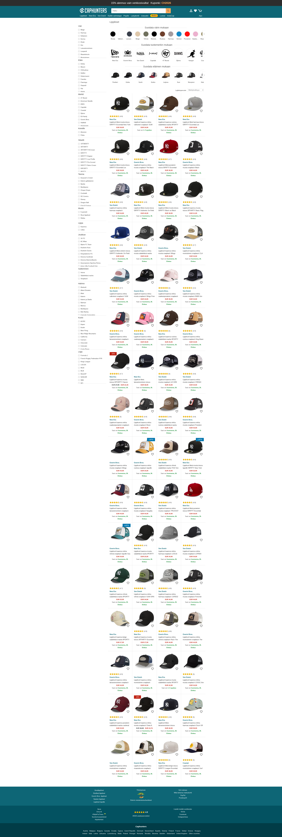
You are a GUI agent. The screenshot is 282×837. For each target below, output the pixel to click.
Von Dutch (102, 16)
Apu (200, 16)
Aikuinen (83, 132)
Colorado (83, 346)
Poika (82, 135)
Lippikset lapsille (99, 802)
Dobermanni (84, 76)
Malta (120, 833)
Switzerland (171, 833)
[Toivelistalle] (128, 110)
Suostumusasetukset (99, 817)
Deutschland (149, 831)
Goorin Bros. (84, 119)
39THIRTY (84, 147)
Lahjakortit (135, 16)
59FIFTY (83, 153)
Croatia (113, 831)
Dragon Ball (84, 202)
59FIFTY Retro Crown (88, 165)
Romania (140, 833)
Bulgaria (100, 831)
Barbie (82, 184)
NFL (82, 383)
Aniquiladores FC (86, 254)
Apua (99, 809)
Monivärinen (84, 57)
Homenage (84, 126)
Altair (82, 293)
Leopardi (83, 51)
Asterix (82, 296)
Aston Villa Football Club (88, 266)
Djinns (82, 113)
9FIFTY (83, 171)
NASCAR (83, 377)
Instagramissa (183, 817)
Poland (125, 833)
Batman (83, 302)
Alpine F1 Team (85, 244)
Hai (81, 88)
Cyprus (120, 831)
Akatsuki (83, 287)
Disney (82, 199)
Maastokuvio (84, 54)
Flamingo (83, 82)
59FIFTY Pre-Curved (87, 162)
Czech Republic (129, 831)
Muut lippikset (85, 215)
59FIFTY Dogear (86, 156)
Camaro (83, 340)
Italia (90, 833)
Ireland (84, 833)
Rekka (82, 218)
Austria (85, 831)
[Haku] (168, 10)
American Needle (86, 101)
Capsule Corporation (87, 315)
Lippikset (83, 16)
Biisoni (82, 67)
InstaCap (170, 16)
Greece (190, 831)
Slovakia (147, 833)
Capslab (83, 107)
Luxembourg (111, 833)
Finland (171, 831)
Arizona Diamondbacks (88, 260)
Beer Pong (84, 330)
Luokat (162, 16)
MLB (82, 371)
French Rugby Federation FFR (91, 358)
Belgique (92, 831)
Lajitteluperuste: (180, 90)
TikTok (183, 812)
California (83, 337)
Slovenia (155, 833)
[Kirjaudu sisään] (191, 11)
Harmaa (83, 33)
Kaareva (83, 227)
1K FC (82, 238)
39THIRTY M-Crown (87, 150)
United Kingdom (181, 833)
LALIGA (83, 365)
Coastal (83, 110)
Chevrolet (83, 343)
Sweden (162, 833)
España (157, 831)
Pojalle (126, 16)
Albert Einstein (85, 290)
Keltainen (83, 36)
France (177, 831)
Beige (82, 30)
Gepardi (83, 85)
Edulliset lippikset (99, 793)
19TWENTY (84, 144)
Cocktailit (83, 193)
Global (184, 831)
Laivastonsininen (86, 48)
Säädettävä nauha (86, 275)
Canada (107, 831)
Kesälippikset (99, 790)
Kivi (81, 45)
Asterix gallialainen (87, 181)
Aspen (82, 324)
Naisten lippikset (99, 799)
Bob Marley (84, 312)
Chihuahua (84, 70)
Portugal (132, 833)
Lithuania (102, 833)
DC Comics (84, 196)
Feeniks (83, 79)
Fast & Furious (85, 205)
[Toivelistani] (195, 11)
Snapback (84, 278)
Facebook (182, 814)
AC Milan (83, 241)
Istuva (82, 272)
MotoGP (83, 374)
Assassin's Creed (86, 178)
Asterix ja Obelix (86, 299)
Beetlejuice (84, 187)
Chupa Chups (85, 190)
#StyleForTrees (98, 814)
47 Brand (83, 98)
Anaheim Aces (85, 247)
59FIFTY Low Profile (87, 159)
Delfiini (82, 73)
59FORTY (84, 168)
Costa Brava (84, 349)
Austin (82, 327)
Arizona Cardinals (86, 257)
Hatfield (83, 122)
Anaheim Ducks (85, 251)
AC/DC (82, 321)
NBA (82, 380)
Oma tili (99, 812)
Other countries (194, 833)
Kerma (82, 39)
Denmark (140, 831)
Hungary (198, 831)
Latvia (96, 833)
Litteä (82, 230)
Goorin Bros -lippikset (99, 796)
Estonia (164, 831)
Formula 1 (84, 355)
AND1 (82, 104)
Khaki (82, 42)
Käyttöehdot (99, 819)
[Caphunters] (99, 10)
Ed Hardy (83, 116)
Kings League (85, 361)
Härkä (82, 91)
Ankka (82, 64)
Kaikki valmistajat (115, 16)
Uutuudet (144, 16)
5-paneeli (83, 212)
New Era (92, 16)
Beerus (83, 306)
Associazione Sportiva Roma (90, 263)
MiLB (82, 368)
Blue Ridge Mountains (88, 333)
